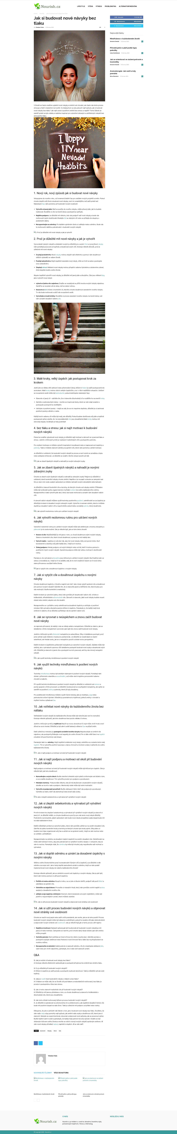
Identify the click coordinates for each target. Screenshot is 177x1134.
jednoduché (60, 393)
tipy (43, 204)
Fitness (99, 6)
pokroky (37, 448)
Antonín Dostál (114, 41)
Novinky (42, 13)
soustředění (61, 676)
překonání (56, 634)
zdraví (44, 267)
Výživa (90, 6)
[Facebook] (36, 1043)
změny (50, 690)
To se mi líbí (138, 17)
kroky (48, 390)
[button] (140, 6)
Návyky (50, 1031)
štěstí (101, 881)
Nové (55, 1031)
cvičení (73, 490)
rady (42, 1013)
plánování (37, 529)
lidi (65, 218)
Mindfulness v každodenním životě (44, 1094)
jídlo (101, 946)
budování (42, 1031)
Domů (35, 13)
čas (54, 700)
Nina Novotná (114, 76)
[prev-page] (35, 1100)
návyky (100, 244)
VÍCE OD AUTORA (61, 1073)
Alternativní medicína (128, 6)
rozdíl (43, 979)
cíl (45, 290)
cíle (59, 299)
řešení (84, 388)
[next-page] (38, 1100)
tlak (60, 1031)
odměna (62, 844)
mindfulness (45, 674)
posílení (80, 500)
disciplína (56, 558)
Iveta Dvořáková (115, 53)
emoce (97, 684)
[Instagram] (118, 1123)
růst (86, 244)
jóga (90, 695)
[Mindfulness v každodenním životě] (45, 1084)
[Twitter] (41, 1043)
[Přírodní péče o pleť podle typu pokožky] (69, 1084)
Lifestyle (81, 6)
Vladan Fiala (40, 27)
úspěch (102, 734)
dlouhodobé (58, 597)
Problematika (110, 6)
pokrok (85, 506)
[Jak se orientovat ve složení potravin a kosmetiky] (94, 1084)
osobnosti (61, 923)
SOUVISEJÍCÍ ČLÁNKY (43, 1073)
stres (103, 888)
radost (55, 1024)
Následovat (138, 21)
